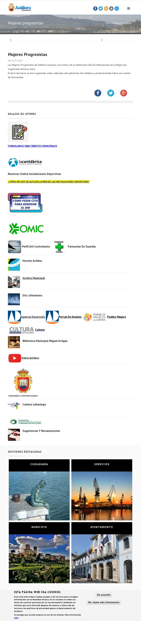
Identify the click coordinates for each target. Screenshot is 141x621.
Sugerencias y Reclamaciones (41, 431)
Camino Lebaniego (34, 404)
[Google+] (126, 93)
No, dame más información (104, 602)
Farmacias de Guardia (82, 246)
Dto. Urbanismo (32, 295)
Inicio (107, 23)
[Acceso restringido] (111, 8)
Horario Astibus (32, 261)
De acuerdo (104, 594)
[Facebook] (95, 8)
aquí (16, 617)
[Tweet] (101, 8)
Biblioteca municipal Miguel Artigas (45, 341)
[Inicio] (19, 7)
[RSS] (106, 8)
